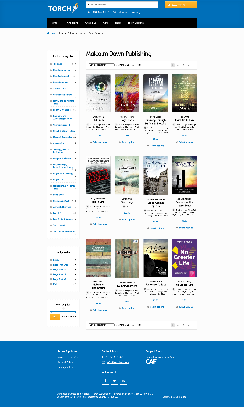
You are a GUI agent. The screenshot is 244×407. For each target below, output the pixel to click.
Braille (56, 260)
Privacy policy (65, 367)
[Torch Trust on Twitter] (114, 381)
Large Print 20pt (60, 270)
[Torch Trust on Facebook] (105, 381)
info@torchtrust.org (129, 12)
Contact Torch (110, 351)
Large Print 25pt (60, 274)
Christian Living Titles (62, 95)
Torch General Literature (64, 231)
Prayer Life (58, 179)
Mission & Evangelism (62, 137)
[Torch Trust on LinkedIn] (123, 381)
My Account (71, 22)
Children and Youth (61, 201)
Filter (55, 317)
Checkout (90, 22)
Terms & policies (67, 351)
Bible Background (61, 76)
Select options (100, 142)
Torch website (136, 22)
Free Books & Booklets (63, 219)
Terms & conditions (69, 357)
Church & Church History (64, 131)
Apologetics (58, 143)
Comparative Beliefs (62, 158)
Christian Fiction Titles (62, 125)
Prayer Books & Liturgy (63, 173)
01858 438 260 (100, 12)
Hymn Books (58, 195)
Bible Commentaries (62, 70)
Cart (105, 22)
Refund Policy (65, 362)
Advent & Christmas (62, 207)
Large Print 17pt (60, 265)
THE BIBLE (57, 64)
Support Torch (154, 351)
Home (54, 22)
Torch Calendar (60, 225)
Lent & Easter (59, 213)
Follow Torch (109, 372)
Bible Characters (60, 82)
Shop (118, 22)
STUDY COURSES (60, 88)
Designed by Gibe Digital (175, 397)
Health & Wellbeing (62, 110)
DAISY (56, 284)
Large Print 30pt (60, 279)
